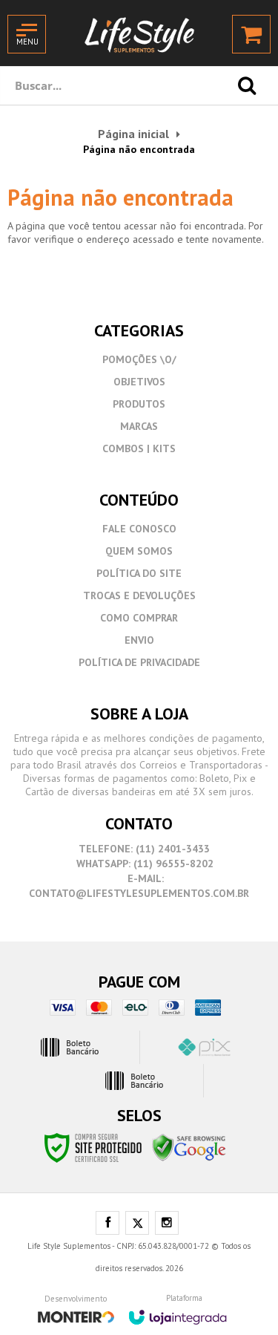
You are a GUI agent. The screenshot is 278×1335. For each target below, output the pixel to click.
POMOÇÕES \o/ (139, 359)
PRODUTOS (139, 404)
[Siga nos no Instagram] (167, 1223)
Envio (139, 640)
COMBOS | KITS (139, 448)
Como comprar (139, 617)
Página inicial (133, 133)
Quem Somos (139, 551)
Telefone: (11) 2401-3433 (143, 848)
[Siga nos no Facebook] (107, 1223)
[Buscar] (247, 85)
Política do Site (139, 573)
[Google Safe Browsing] (189, 1147)
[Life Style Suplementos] (139, 33)
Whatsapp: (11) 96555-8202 (143, 863)
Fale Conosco (139, 528)
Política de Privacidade (139, 662)
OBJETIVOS (139, 381)
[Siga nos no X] (137, 1223)
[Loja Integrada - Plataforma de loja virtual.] (177, 1312)
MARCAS (139, 426)
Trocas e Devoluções (139, 595)
